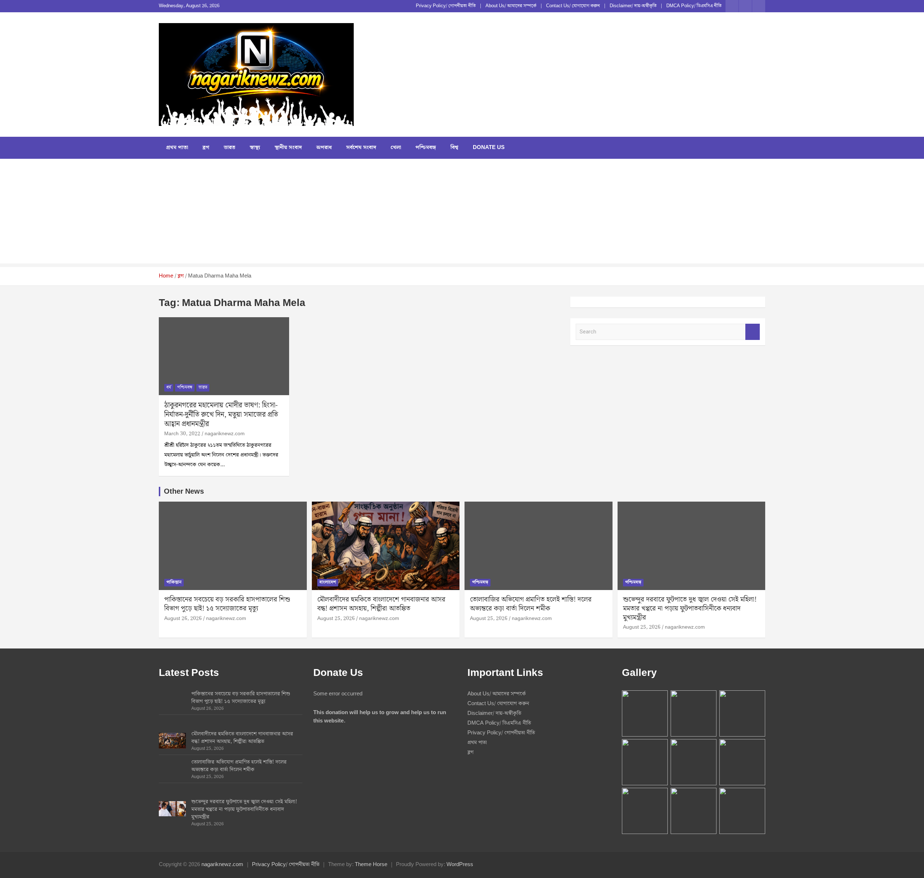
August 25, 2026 (336, 619)
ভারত (229, 147)
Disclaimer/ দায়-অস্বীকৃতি (633, 6)
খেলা (396, 147)
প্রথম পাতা (177, 147)
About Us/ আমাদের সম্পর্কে (510, 6)
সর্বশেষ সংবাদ (361, 147)
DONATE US (489, 147)
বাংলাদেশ (327, 582)
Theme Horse (371, 864)
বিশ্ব (454, 147)
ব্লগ (205, 147)
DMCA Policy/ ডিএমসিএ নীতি (694, 6)
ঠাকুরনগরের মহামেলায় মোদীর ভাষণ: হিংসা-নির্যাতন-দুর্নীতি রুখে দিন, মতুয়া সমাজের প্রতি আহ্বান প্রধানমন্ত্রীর (221, 414)
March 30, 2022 (182, 434)
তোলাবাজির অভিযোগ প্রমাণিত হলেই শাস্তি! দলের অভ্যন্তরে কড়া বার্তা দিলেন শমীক (531, 604)
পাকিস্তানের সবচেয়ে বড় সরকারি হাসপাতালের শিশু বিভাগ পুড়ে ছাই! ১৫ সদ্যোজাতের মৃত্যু (227, 604)
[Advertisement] (462, 212)
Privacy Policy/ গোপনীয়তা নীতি (446, 6)
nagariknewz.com (225, 434)
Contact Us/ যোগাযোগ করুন (573, 6)
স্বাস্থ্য (255, 147)
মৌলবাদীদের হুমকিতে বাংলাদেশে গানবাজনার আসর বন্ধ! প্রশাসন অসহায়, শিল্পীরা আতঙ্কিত (381, 604)
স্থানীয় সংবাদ (288, 147)
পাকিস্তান (174, 582)
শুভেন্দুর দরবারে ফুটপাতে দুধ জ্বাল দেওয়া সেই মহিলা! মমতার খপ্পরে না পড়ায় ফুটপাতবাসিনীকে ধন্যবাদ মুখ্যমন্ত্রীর (690, 608)
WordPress (459, 864)
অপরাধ (324, 147)
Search (752, 332)
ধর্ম (168, 387)
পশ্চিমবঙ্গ (425, 147)
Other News (184, 491)
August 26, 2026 (183, 619)
